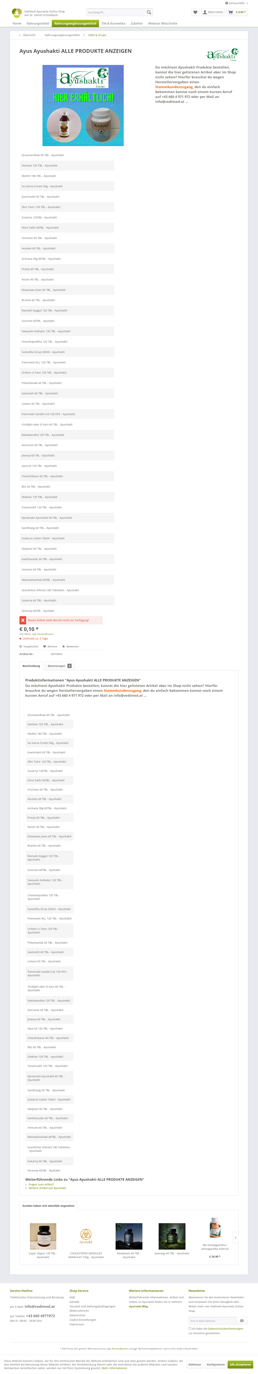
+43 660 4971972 (40, 1315)
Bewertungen (59, 666)
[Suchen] (149, 12)
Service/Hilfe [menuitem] (236, 3)
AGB (72, 1297)
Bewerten (72, 646)
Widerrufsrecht (79, 1310)
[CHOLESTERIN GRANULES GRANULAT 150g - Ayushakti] (86, 1236)
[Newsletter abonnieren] (242, 1321)
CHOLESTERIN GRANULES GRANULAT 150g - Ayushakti (86, 1255)
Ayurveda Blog (138, 1306)
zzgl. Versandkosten (43, 634)
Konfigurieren (216, 1364)
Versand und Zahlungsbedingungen (92, 1306)
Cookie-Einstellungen (83, 1320)
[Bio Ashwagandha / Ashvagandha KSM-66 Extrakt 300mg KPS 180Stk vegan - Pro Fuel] (215, 1228)
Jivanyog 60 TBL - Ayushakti (172, 1253)
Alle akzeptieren (240, 1364)
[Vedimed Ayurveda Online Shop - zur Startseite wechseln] (17, 13)
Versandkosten (120, 1348)
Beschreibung (31, 666)
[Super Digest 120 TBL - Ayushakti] (43, 1236)
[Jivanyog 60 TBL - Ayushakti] (172, 1236)
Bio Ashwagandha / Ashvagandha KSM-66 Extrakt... (215, 1247)
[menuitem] (119, 12)
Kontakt (74, 1302)
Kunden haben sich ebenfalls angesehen (48, 1206)
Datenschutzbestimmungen (225, 1328)
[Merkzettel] (195, 12)
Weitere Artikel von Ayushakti (47, 1188)
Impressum (77, 1324)
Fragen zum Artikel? (41, 1184)
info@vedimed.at (40, 1306)
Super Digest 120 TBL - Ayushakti (43, 1255)
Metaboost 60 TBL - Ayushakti (129, 1255)
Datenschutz (77, 1315)
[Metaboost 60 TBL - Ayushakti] (129, 1236)
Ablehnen (194, 1364)
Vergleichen (31, 646)
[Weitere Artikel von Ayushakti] (222, 54)
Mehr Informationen (114, 1368)
